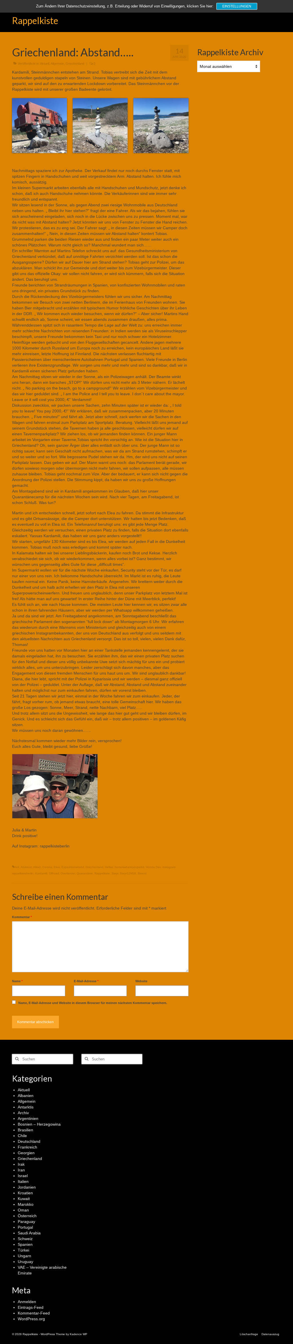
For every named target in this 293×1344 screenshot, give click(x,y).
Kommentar (22, 917)
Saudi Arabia (29, 1233)
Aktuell (44, 63)
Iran (21, 1170)
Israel (23, 1175)
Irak (21, 1164)
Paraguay (26, 1221)
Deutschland (29, 1141)
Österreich (27, 1215)
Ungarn (24, 1256)
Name (17, 981)
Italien (23, 1181)
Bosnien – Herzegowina (39, 1124)
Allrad (37, 867)
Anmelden (27, 1301)
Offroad (54, 873)
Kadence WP (78, 1334)
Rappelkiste (35, 20)
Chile (22, 1135)
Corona (47, 867)
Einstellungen (236, 6)
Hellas (109, 867)
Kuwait (24, 1198)
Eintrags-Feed (30, 1307)
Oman (23, 1210)
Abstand (26, 867)
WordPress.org (31, 1319)
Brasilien (25, 1130)
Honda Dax (153, 867)
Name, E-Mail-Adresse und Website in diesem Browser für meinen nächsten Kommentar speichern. (92, 1003)
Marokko (25, 1204)
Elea (57, 867)
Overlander (68, 873)
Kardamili (41, 873)
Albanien (25, 1095)
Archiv (23, 1112)
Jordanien (27, 1187)
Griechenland (75, 63)
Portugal (25, 1227)
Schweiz (25, 1238)
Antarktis (25, 1107)
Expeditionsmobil (73, 867)
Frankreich (27, 1147)
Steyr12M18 (128, 873)
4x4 (16, 867)
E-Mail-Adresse (86, 981)
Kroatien (25, 1193)
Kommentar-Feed (34, 1313)
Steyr (115, 873)
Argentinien (28, 1118)
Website (141, 981)
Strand (142, 873)
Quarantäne (85, 873)
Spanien (25, 1244)
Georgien (26, 1153)
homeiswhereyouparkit (129, 867)
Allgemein (57, 63)
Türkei (23, 1250)
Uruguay (25, 1261)
